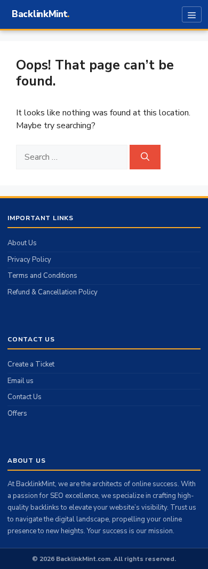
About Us (22, 243)
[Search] (145, 157)
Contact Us (24, 397)
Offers (17, 413)
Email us (20, 381)
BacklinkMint (39, 14)
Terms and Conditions (42, 275)
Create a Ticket (30, 364)
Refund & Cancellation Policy (52, 292)
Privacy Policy (29, 259)
